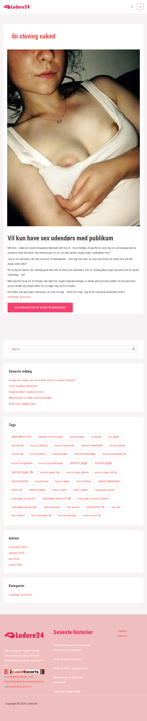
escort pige (78, 463)
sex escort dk (95, 507)
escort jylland (37, 454)
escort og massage (51, 463)
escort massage (85, 454)
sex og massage (67, 515)
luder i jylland (80, 490)
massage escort (105, 490)
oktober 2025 (16, 553)
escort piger (103, 463)
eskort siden (59, 490)
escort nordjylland (21, 463)
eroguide (96, 436)
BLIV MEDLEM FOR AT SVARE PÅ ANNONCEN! (40, 307)
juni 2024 (14, 558)
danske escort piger (50, 436)
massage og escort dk (56, 498)
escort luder (59, 454)
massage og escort (19, 296)
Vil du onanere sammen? (23, 386)
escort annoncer (64, 445)
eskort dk (16, 490)
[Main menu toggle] (140, 7)
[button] (131, 6)
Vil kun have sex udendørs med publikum (60, 238)
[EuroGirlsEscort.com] (18, 686)
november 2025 (18, 547)
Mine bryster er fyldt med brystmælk (30, 397)
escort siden (62, 481)
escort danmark (92, 445)
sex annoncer (52, 507)
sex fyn (116, 507)
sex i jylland (18, 515)
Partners (122, 636)
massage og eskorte (24, 507)
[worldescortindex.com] (19, 676)
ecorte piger (77, 436)
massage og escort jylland (93, 498)
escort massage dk (114, 454)
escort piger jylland (77, 472)
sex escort (73, 507)
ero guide (113, 436)
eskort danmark (108, 481)
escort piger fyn (50, 472)
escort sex (41, 481)
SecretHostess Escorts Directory (23, 681)
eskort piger (37, 490)
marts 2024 (15, 564)
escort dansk (117, 445)
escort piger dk (22, 472)
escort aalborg (39, 445)
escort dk (17, 454)
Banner (122, 631)
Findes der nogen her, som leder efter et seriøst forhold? (42, 380)
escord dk (17, 445)
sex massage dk (41, 515)
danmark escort (21, 436)
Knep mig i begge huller (22, 403)
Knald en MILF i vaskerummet (26, 392)
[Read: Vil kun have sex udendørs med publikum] (73, 137)
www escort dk (92, 515)
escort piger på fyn (106, 472)
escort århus (83, 481)
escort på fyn (20, 481)
